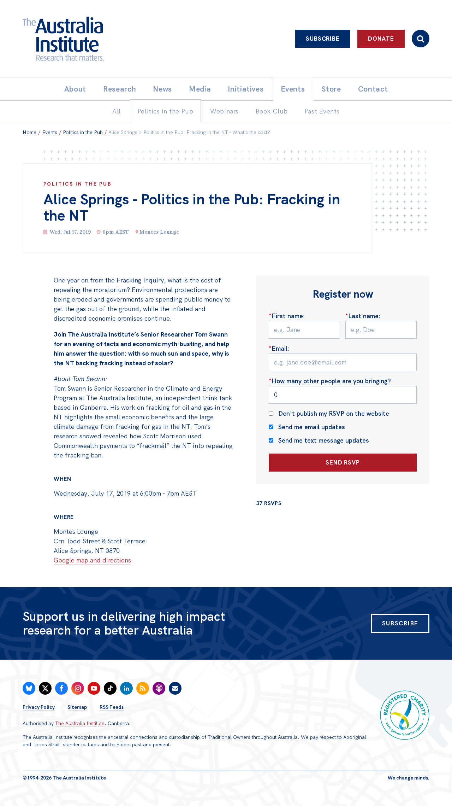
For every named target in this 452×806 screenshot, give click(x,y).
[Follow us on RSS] (142, 688)
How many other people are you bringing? (330, 381)
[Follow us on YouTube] (94, 688)
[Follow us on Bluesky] (29, 688)
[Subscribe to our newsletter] (175, 688)
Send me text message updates (323, 440)
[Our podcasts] (159, 688)
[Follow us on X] (45, 688)
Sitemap (77, 707)
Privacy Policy (39, 707)
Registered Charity (404, 715)
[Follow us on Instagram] (77, 688)
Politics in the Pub (83, 132)
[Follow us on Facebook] (61, 688)
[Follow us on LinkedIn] (126, 688)
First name (286, 316)
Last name (362, 316)
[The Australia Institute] (102, 39)
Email (278, 348)
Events (49, 132)
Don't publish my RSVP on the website (333, 413)
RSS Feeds (112, 707)
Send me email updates (311, 427)
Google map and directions (92, 560)
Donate (381, 38)
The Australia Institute (80, 723)
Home (29, 132)
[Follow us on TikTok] (110, 688)
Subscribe (323, 38)
